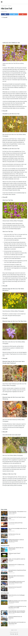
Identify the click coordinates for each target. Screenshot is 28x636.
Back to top (14, 630)
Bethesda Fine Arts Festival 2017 (15, 587)
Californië (9, 5)
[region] (14, 497)
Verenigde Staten (4, 5)
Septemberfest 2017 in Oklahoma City (16, 564)
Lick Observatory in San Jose (14, 534)
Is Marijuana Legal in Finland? (14, 553)
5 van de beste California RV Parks (15, 522)
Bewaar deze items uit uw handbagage (16, 595)
